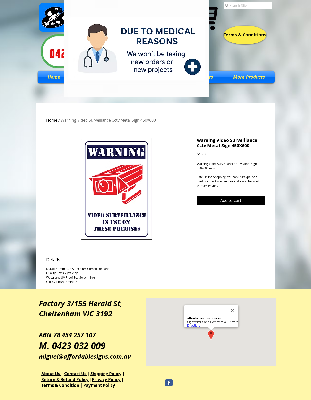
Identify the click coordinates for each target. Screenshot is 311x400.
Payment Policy (99, 385)
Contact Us (75, 373)
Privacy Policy (106, 379)
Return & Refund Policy (65, 379)
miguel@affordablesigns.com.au (85, 356)
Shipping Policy (105, 373)
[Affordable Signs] (169, 382)
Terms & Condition (60, 385)
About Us (51, 373)
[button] (249, 77)
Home (51, 120)
